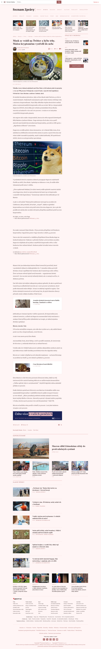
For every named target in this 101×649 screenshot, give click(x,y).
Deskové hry (59, 621)
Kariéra (34, 628)
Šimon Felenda (40, 506)
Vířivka (76, 619)
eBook (51, 48)
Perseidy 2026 (51, 617)
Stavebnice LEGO (38, 621)
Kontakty (45, 628)
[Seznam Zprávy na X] (47, 639)
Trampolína (43, 619)
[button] (18, 23)
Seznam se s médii (62, 630)
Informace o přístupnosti (74, 628)
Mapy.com (36, 617)
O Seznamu (29, 628)
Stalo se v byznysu (72, 35)
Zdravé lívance (54, 607)
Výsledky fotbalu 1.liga (43, 605)
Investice (30, 430)
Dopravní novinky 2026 (81, 607)
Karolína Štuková (23, 47)
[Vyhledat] (59, 2)
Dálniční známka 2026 (81, 605)
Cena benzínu (58, 617)
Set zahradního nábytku (62, 619)
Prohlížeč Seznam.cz (41, 630)
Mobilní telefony (30, 621)
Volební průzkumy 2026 (18, 605)
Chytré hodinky (72, 621)
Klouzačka (54, 619)
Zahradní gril (71, 619)
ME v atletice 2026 (42, 609)
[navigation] (2, 2)
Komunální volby (16, 613)
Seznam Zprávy (41, 492)
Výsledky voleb (16, 607)
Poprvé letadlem (67, 605)
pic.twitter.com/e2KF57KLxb (28, 252)
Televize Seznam (52, 630)
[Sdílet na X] (61, 425)
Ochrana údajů (63, 628)
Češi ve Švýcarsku (67, 609)
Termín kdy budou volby (18, 609)
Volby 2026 (15, 603)
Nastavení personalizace (54, 633)
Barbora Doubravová (43, 520)
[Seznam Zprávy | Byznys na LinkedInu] (57, 639)
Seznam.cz (96, 2)
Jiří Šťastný (39, 534)
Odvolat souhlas (43, 633)
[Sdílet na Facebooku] (59, 425)
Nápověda (39, 628)
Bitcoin (24, 430)
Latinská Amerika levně (69, 611)
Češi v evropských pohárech (68, 617)
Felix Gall (28, 611)
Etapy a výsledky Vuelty (31, 605)
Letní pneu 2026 (79, 603)
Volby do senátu (16, 611)
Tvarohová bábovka (55, 609)
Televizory (65, 621)
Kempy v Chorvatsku (68, 603)
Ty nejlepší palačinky (55, 603)
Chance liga (40, 603)
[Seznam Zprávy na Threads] (54, 639)
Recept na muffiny (55, 605)
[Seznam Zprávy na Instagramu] (50, 639)
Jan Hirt (27, 607)
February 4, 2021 (34, 218)
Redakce (51, 628)
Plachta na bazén (36, 619)
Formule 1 (40, 611)
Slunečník (49, 619)
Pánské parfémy (79, 621)
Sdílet (57, 48)
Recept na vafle (54, 611)
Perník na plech (54, 613)
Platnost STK (79, 613)
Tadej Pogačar (29, 609)
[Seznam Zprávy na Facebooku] (44, 639)
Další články (76, 66)
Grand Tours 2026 (29, 613)
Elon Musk (35, 430)
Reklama (56, 628)
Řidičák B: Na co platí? (81, 609)
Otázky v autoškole (80, 611)
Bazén (30, 619)
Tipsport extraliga (42, 607)
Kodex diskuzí (71, 630)
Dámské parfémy (46, 621)
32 (61, 48)
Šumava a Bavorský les (69, 607)
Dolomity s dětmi (67, 613)
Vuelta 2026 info (29, 603)
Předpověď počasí (43, 617)
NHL (39, 613)
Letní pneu (53, 621)
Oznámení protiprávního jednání (26, 630)
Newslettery (78, 630)
